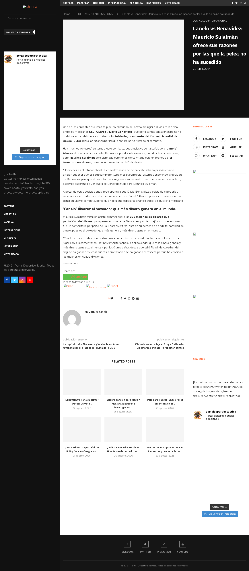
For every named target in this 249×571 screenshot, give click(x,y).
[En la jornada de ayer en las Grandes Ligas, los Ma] (12, 106)
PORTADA (9, 206)
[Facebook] (7, 280)
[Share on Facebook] (121, 298)
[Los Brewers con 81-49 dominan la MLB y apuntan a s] (48, 95)
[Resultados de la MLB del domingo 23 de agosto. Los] (12, 84)
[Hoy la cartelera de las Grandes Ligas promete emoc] (30, 95)
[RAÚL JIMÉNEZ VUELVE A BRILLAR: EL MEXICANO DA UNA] (12, 128)
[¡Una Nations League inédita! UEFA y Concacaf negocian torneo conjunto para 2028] (82, 429)
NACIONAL (9, 222)
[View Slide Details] (219, 196)
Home (66, 13)
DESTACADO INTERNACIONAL (96, 13)
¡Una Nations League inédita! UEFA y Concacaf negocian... (82, 449)
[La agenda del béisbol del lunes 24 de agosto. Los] (30, 73)
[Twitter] (14, 280)
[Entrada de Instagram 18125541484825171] (12, 95)
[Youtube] (30, 280)
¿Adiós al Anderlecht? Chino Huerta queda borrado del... (123, 449)
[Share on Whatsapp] (129, 298)
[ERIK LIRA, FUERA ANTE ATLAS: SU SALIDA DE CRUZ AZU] (30, 117)
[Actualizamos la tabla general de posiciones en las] (48, 73)
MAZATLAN (10, 214)
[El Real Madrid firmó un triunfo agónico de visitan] (30, 106)
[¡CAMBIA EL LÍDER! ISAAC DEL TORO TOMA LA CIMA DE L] (48, 117)
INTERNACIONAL (13, 230)
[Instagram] (22, 280)
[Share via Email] (137, 298)
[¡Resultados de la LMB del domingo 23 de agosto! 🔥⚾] (12, 73)
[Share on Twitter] (125, 298)
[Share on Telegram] (133, 298)
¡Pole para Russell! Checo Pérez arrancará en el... (165, 401)
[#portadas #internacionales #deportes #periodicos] (48, 84)
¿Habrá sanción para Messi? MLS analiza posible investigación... (123, 403)
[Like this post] (114, 298)
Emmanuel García (96, 312)
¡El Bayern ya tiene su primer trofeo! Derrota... (82, 401)
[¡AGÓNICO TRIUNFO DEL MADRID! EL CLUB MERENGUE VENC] (48, 106)
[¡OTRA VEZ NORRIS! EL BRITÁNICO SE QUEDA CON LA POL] (30, 139)
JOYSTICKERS (11, 246)
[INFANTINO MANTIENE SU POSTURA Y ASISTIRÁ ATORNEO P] (48, 128)
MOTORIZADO (11, 254)
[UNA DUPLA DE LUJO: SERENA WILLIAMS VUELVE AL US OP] (30, 128)
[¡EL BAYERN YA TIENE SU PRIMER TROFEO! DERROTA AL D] (12, 117)
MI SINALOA (10, 238)
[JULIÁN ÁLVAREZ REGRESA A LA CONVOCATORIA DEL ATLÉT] (12, 139)
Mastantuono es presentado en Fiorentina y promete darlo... (165, 449)
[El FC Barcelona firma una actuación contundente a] (30, 84)
